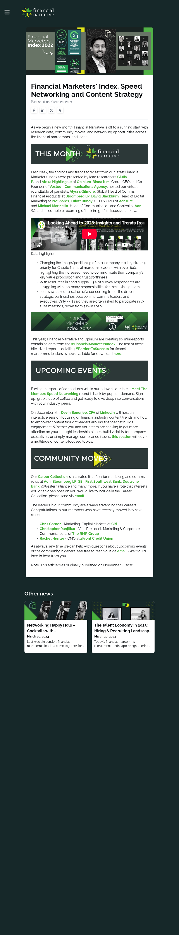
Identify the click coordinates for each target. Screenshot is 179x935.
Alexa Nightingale (57, 182)
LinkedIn (107, 412)
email (79, 496)
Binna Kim (101, 182)
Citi (114, 524)
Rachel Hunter (52, 538)
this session (121, 437)
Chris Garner (50, 524)
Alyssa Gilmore (82, 191)
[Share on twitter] (51, 110)
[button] (7, 12)
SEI (81, 481)
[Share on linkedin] (43, 110)
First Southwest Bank (103, 481)
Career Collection (53, 477)
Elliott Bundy (82, 201)
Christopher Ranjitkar (57, 529)
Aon (138, 206)
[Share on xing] (60, 110)
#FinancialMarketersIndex (93, 344)
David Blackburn (105, 196)
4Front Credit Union (96, 538)
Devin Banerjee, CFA (78, 412)
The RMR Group (85, 534)
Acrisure (126, 201)
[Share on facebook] (34, 110)
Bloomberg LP (77, 196)
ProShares (60, 201)
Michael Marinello (53, 206)
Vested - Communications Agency (78, 187)
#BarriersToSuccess (92, 349)
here (117, 354)
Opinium (84, 182)
